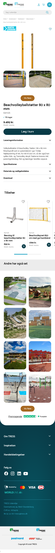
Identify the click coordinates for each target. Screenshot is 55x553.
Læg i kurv (27, 131)
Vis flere (27, 98)
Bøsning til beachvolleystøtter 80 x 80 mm (14, 238)
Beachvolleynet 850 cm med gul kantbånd (39, 236)
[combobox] (25, 12)
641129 (31, 233)
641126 (6, 233)
